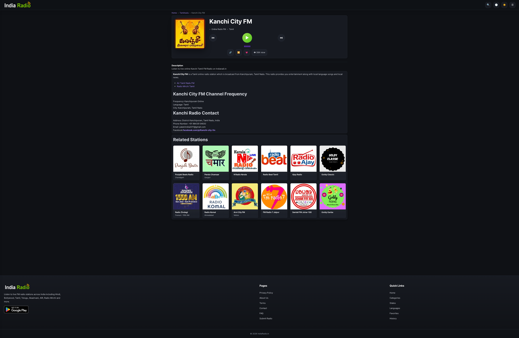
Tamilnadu (184, 13)
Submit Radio (266, 318)
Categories (395, 298)
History (393, 318)
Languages (395, 308)
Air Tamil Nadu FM (185, 83)
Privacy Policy (266, 292)
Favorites (394, 313)
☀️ (504, 4)
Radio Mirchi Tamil (185, 86)
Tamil (231, 29)
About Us (264, 298)
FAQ (261, 313)
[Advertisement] (253, 239)
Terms (263, 303)
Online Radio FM (219, 29)
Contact (263, 308)
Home (174, 13)
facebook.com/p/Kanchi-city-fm (199, 130)
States (393, 303)
